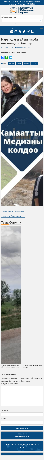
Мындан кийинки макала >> (13, 216)
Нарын (35, 63)
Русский (17, 24)
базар (19, 63)
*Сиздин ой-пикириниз (9, 384)
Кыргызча (26, 24)
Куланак (26, 63)
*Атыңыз (4, 410)
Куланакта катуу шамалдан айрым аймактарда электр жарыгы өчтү (10, 367)
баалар (11, 63)
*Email (3, 419)
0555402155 (30, 4)
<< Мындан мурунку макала (13, 211)
